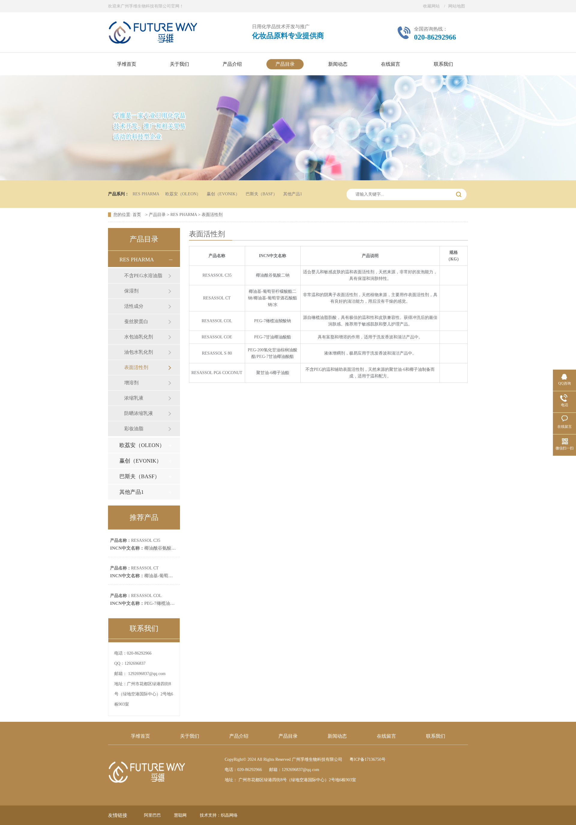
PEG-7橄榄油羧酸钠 (147, 603)
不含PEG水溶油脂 (143, 275)
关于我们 (189, 736)
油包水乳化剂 (138, 352)
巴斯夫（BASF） (261, 194)
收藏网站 (431, 6)
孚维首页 (140, 736)
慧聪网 (180, 815)
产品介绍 (238, 736)
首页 (137, 214)
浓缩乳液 (133, 397)
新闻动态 (337, 736)
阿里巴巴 (152, 815)
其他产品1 (292, 194)
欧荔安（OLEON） (183, 194)
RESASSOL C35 (135, 540)
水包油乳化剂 (138, 336)
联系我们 (435, 736)
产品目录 (157, 214)
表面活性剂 (212, 214)
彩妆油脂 (133, 428)
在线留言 (386, 736)
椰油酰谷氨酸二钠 (145, 548)
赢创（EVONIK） (223, 194)
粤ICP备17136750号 (368, 759)
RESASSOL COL (136, 595)
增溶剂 (131, 382)
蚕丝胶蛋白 (136, 321)
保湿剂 (131, 290)
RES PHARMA (146, 194)
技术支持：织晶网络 (219, 815)
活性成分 (133, 306)
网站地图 (456, 6)
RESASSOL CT (134, 568)
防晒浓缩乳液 (138, 413)
